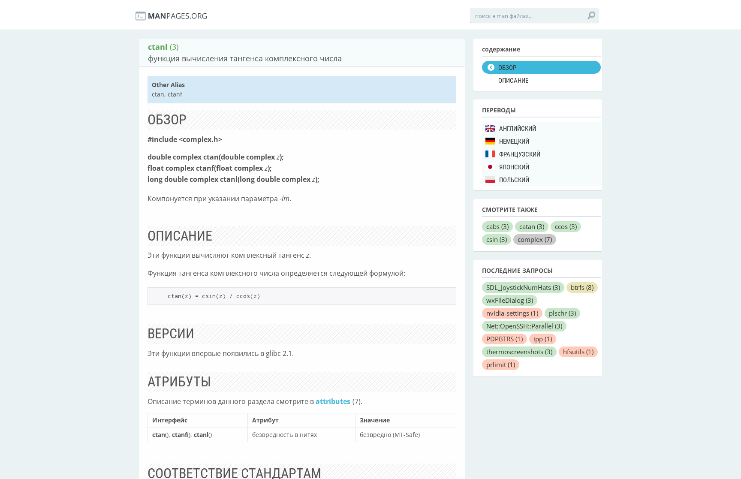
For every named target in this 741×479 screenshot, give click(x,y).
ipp (542, 338)
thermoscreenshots (519, 351)
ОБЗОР (507, 68)
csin (496, 239)
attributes (333, 401)
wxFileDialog (509, 300)
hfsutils (578, 351)
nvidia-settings (512, 313)
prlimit (500, 364)
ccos (566, 226)
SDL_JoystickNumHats (523, 287)
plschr (562, 313)
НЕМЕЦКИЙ (514, 141)
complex (535, 239)
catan (531, 226)
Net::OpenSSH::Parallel (524, 326)
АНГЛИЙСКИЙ (517, 129)
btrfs (582, 287)
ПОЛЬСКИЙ (514, 180)
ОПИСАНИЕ (513, 80)
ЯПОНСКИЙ (514, 167)
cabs (497, 226)
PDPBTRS (504, 338)
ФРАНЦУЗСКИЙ (519, 154)
